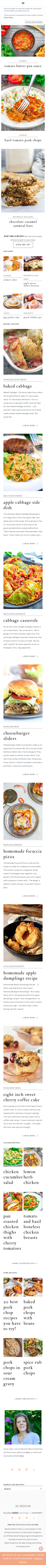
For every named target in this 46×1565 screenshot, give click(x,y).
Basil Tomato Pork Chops (23, 140)
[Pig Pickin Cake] (13, 301)
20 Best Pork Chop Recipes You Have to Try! (12, 1315)
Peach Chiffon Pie (33, 317)
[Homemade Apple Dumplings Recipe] (23, 933)
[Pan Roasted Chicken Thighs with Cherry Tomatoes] (13, 1201)
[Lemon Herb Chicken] (33, 1157)
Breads (18, 845)
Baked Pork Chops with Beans (29, 1312)
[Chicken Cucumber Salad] (13, 1157)
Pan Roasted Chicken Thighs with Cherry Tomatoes (12, 1232)
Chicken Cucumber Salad (13, 1177)
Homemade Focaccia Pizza (22, 853)
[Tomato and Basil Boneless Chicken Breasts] (33, 1201)
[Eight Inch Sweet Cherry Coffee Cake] (23, 1055)
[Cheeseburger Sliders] (23, 693)
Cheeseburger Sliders (16, 735)
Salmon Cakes (10, 280)
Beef (16, 726)
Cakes (6, 313)
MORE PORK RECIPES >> (27, 1399)
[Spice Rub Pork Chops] (33, 1347)
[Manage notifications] (41, 1548)
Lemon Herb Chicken (31, 1177)
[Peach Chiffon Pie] (33, 301)
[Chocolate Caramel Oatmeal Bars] (23, 180)
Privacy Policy (8, 17)
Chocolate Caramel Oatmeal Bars (23, 224)
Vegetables (20, 379)
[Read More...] (31, 425)
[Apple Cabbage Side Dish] (23, 463)
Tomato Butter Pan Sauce (23, 66)
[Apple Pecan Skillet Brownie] (33, 263)
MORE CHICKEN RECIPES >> (25, 1263)
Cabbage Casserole (20, 620)
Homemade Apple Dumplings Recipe (20, 975)
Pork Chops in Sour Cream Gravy (11, 1373)
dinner (23, 61)
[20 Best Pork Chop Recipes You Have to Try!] (13, 1287)
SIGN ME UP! (23, 245)
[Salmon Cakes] (13, 263)
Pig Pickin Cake (11, 317)
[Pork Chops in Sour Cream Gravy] (13, 1347)
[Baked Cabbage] (23, 352)
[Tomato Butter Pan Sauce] (23, 40)
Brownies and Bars (23, 217)
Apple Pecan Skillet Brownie (31, 284)
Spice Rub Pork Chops (33, 1367)
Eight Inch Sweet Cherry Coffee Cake (21, 1097)
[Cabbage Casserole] (23, 581)
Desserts (28, 313)
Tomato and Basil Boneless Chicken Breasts (32, 1227)
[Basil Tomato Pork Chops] (23, 103)
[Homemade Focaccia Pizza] (23, 812)
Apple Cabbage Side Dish (21, 505)
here (28, 1452)
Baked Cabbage (17, 386)
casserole (20, 614)
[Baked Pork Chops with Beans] (33, 1287)
